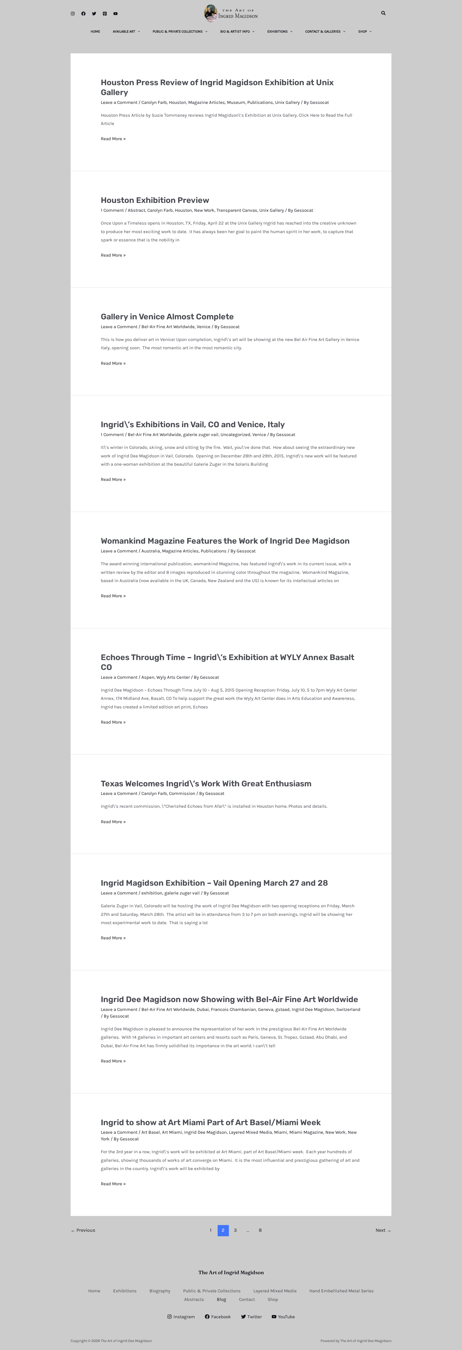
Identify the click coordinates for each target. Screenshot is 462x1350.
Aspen (147, 677)
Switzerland (348, 1009)
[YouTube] (115, 13)
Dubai (203, 1009)
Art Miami (172, 1132)
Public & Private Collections (212, 1290)
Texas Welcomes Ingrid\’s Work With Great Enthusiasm (206, 783)
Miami (280, 1132)
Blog (221, 1299)
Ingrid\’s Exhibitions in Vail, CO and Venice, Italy (193, 424)
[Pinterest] (105, 13)
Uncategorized (235, 434)
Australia (150, 551)
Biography (159, 1290)
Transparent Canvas (237, 210)
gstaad (282, 1009)
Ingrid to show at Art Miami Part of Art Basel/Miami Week (211, 1122)
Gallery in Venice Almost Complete (167, 316)
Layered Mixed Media (250, 1132)
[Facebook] (83, 13)
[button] (383, 13)
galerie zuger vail (200, 434)
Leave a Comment (119, 102)
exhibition (151, 893)
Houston (177, 102)
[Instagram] (73, 13)
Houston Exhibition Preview (155, 200)
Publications (260, 102)
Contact (247, 1299)
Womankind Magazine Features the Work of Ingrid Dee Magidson (225, 541)
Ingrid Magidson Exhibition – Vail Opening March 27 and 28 (214, 883)
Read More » (113, 139)
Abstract (136, 210)
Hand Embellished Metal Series (341, 1290)
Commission (182, 793)
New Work (204, 210)
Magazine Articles (206, 102)
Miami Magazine (306, 1132)
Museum (236, 102)
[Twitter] (94, 13)
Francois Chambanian (233, 1009)
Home (94, 1290)
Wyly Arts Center (173, 677)
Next (383, 1230)
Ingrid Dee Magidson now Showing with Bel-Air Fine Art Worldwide (229, 999)
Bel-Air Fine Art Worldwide (168, 326)
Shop (273, 1299)
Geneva (265, 1009)
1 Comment (112, 210)
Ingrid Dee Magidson (313, 1009)
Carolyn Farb (154, 102)
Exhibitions (125, 1290)
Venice (203, 326)
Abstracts (194, 1299)
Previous (83, 1230)
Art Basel (150, 1132)
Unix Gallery (287, 102)
